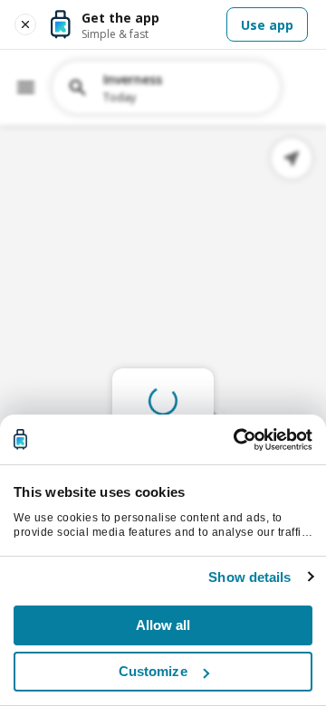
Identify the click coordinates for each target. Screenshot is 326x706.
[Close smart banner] (25, 24)
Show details (249, 577)
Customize (153, 671)
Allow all (163, 625)
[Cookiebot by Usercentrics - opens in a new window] (235, 440)
